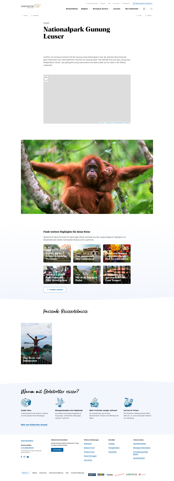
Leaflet (102, 123)
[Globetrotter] (131, 475)
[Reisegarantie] (142, 475)
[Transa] (100, 474)
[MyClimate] (109, 475)
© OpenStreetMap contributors (121, 123)
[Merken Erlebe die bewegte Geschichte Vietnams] (67, 247)
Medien (34, 473)
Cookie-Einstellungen (77, 473)
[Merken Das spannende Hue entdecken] (97, 247)
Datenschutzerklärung (56, 473)
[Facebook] (21, 457)
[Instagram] (24, 457)
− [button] (46, 80)
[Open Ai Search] (151, 9)
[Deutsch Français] (25, 472)
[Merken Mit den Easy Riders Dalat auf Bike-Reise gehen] (67, 268)
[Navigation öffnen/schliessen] (145, 9)
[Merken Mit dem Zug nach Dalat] (97, 268)
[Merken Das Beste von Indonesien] (48, 326)
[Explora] (92, 474)
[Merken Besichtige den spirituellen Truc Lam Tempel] (127, 268)
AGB (67, 473)
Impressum (43, 473)
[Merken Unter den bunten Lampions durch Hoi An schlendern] (127, 247)
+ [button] (46, 77)
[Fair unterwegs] (119, 474)
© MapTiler (109, 123)
